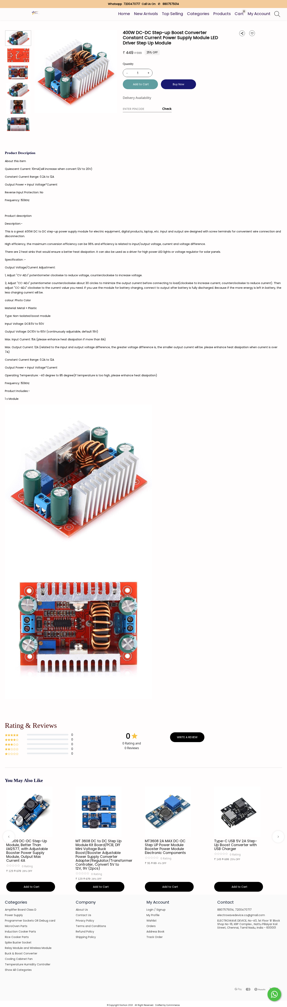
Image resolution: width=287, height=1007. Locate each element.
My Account (259, 14)
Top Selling (172, 14)
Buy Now (178, 84)
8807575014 (225, 910)
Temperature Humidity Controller (27, 964)
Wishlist (151, 920)
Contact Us (83, 915)
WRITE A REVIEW (187, 737)
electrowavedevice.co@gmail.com (241, 915)
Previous (9, 837)
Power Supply (14, 915)
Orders (151, 926)
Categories (198, 14)
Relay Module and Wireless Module (28, 948)
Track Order (154, 937)
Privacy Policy (85, 920)
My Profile (153, 915)
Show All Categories (18, 970)
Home (124, 14)
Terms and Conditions (91, 926)
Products (222, 14)
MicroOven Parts (16, 926)
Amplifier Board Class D (20, 909)
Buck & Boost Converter (21, 953)
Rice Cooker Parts (17, 937)
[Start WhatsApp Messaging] (274, 994)
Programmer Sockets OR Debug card (30, 920)
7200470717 (243, 910)
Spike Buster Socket (18, 942)
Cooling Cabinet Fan (19, 959)
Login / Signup (156, 909)
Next (278, 837)
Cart (239, 14)
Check (167, 109)
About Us (82, 909)
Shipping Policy (86, 937)
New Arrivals (146, 14)
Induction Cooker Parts (20, 931)
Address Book (155, 931)
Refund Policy (85, 931)
